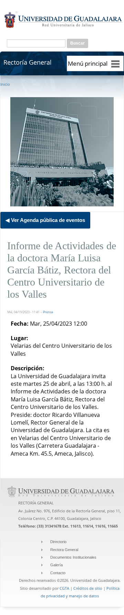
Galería (56, 565)
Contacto (57, 573)
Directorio (58, 542)
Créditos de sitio (87, 588)
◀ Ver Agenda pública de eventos (45, 220)
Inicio (5, 84)
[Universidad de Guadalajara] (63, 28)
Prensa (48, 312)
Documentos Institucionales (73, 557)
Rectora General (64, 550)
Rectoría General (27, 62)
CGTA (64, 588)
